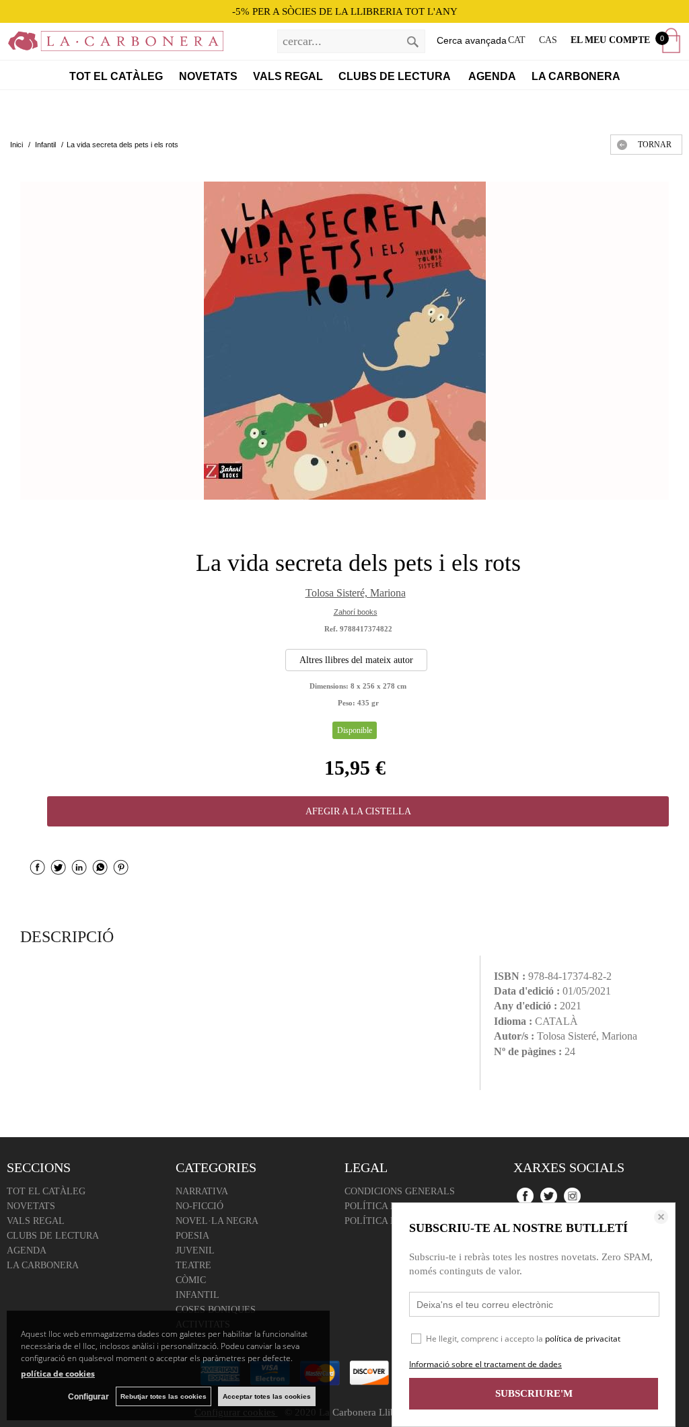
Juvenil (195, 1250)
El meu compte (610, 40)
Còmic (191, 1280)
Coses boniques (216, 1310)
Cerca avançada (472, 40)
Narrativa (202, 1191)
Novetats (208, 76)
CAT (516, 40)
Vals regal (288, 76)
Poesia (192, 1236)
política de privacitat (582, 1338)
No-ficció (199, 1206)
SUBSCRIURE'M (534, 1393)
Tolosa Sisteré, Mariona (355, 593)
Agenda (492, 76)
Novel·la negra (217, 1221)
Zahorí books (355, 612)
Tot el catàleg (116, 76)
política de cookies (58, 1373)
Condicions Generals (399, 1191)
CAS (548, 40)
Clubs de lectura (395, 76)
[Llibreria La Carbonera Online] (111, 44)
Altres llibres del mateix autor (356, 660)
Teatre (193, 1265)
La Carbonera (576, 76)
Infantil (197, 1295)
